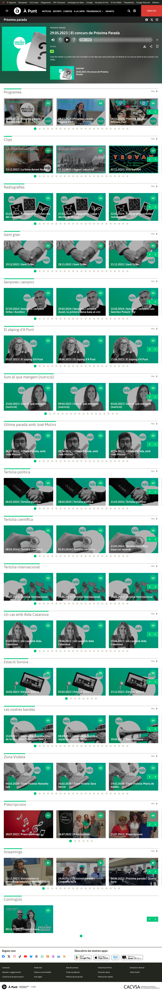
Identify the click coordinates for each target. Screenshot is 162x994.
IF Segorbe (11, 2)
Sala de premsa (72, 968)
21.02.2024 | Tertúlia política (128, 501)
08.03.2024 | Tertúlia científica (24, 549)
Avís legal (38, 977)
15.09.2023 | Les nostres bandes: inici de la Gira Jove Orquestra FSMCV (28, 737)
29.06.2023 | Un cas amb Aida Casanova (76, 642)
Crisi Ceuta (33, 2)
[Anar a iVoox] (48, 956)
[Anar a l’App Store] (102, 957)
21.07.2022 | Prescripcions (127, 834)
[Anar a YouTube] (26, 956)
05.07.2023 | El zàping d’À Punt (24, 359)
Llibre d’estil (135, 972)
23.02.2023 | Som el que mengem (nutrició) (26, 405)
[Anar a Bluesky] (31, 956)
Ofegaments (46, 2)
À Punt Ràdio (116, 2)
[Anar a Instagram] (15, 956)
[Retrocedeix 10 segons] (60, 40)
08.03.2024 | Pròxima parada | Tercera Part (24, 120)
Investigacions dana (76, 2)
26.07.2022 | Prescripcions (74, 834)
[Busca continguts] (128, 11)
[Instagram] (157, 19)
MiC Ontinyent (59, 2)
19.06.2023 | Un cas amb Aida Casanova (128, 642)
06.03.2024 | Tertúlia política (23, 501)
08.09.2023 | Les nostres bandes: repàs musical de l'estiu (77, 737)
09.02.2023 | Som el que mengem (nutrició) (78, 405)
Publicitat (38, 968)
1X (157, 40)
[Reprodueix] (67, 40)
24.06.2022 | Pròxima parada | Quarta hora (133, 880)
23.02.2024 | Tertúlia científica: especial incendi (129, 548)
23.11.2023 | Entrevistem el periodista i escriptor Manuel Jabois (28, 880)
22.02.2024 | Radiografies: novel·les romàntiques (132, 215)
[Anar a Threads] (37, 956)
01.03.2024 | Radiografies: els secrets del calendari (28, 215)
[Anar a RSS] (65, 956)
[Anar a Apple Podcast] (54, 956)
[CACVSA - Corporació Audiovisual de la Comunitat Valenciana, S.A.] (142, 986)
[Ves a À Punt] (25, 10)
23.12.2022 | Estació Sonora (127, 691)
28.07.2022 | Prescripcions (21, 834)
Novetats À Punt (101, 2)
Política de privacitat (74, 977)
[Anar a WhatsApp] (43, 956)
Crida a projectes (73, 972)
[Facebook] (146, 19)
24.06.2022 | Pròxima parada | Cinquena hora (76, 880)
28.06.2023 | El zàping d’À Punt (77, 359)
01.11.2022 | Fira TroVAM (126, 169)
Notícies (46, 11)
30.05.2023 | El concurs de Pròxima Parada (92, 73)
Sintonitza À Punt (105, 968)
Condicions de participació (13, 977)
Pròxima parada (15, 20)
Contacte (6, 968)
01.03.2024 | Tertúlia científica (76, 549)
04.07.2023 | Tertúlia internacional (27, 596)
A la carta (79, 11)
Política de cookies (105, 977)
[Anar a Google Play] (83, 957)
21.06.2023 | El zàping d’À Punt (129, 359)
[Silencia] (53, 40)
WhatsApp (156, 2)
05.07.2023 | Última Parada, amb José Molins (26, 453)
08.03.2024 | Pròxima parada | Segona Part (76, 120)
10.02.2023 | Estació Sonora (22, 691)
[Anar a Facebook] (4, 956)
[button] (35, 128)
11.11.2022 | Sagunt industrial (76, 169)
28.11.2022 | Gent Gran (72, 264)
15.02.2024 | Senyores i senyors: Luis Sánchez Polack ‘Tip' (132, 310)
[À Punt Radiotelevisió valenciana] (15, 986)
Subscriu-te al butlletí (42, 972)
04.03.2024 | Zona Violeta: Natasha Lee (27, 785)
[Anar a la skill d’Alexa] (115, 957)
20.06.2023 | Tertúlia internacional (132, 596)
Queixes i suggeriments (11, 972)
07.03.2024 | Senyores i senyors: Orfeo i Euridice (25, 310)
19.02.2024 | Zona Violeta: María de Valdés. (132, 785)
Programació (93, 11)
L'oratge (89, 2)
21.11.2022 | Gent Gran (124, 264)
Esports (57, 11)
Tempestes (22, 2)
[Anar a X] (9, 956)
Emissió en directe (137, 968)
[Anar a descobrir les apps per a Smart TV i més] (132, 957)
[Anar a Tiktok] (20, 956)
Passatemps (129, 2)
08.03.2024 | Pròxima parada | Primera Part (129, 120)
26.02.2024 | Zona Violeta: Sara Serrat (77, 785)
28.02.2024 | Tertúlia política (75, 501)
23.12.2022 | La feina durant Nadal (26, 169)
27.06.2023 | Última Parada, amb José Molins (131, 453)
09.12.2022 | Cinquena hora (22, 929)
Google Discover (143, 2)
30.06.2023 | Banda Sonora (127, 739)
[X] (151, 20)
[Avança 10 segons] (74, 40)
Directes (151, 11)
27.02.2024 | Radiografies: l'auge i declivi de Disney (78, 215)
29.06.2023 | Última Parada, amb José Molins (78, 453)
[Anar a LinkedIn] (59, 956)
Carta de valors (104, 972)
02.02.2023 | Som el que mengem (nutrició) (131, 405)
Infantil (110, 11)
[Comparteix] (151, 46)
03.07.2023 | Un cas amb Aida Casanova (23, 642)
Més (153, 91)
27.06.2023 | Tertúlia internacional (79, 596)
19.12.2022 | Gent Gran (19, 264)
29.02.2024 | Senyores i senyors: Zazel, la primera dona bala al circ (79, 310)
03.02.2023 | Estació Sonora (75, 691)
